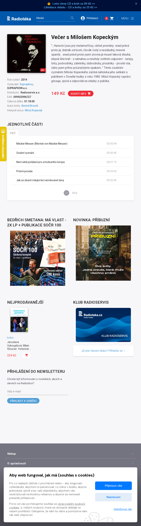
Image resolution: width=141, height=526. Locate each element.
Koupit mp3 (78, 93)
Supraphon (26, 84)
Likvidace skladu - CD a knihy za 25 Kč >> (70, 7)
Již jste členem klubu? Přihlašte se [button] (102, 350)
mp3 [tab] (13, 133)
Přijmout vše (113, 486)
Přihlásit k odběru (23, 401)
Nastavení (113, 497)
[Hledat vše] (72, 18)
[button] (91, 18)
